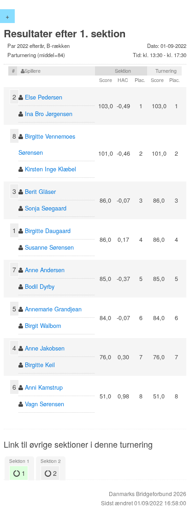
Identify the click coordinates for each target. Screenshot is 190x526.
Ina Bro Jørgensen (48, 114)
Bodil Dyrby (39, 286)
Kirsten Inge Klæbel (50, 169)
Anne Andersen (45, 270)
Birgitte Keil (40, 365)
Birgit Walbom (43, 325)
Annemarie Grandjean (53, 309)
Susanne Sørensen (49, 247)
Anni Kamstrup (44, 387)
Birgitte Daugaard (48, 231)
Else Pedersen (43, 97)
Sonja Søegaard (45, 208)
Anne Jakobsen (45, 348)
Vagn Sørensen (44, 404)
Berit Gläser (40, 191)
